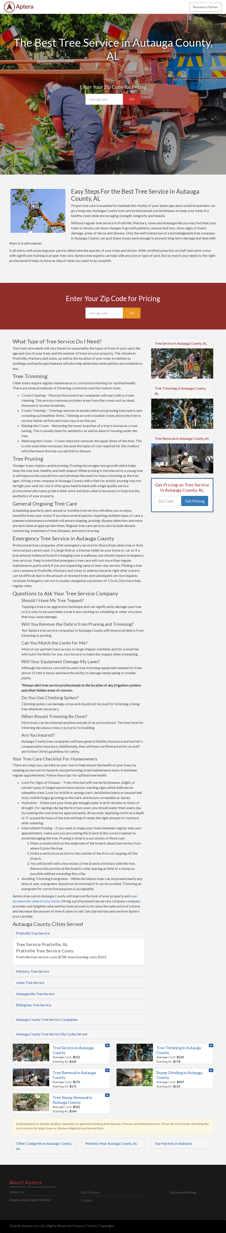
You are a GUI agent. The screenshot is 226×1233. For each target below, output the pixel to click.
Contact (87, 1200)
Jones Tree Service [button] (30, 982)
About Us (16, 1192)
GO (131, 99)
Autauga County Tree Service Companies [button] (47, 1019)
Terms (91, 1226)
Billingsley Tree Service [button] (33, 1005)
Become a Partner (205, 7)
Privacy (78, 1226)
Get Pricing (194, 501)
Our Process (90, 1192)
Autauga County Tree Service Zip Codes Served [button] (51, 1034)
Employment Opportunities (30, 1200)
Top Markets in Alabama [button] (173, 1143)
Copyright (106, 1226)
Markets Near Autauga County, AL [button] (111, 1143)
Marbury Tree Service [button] (32, 971)
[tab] (78, 933)
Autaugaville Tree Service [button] (35, 994)
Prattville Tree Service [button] (33, 933)
